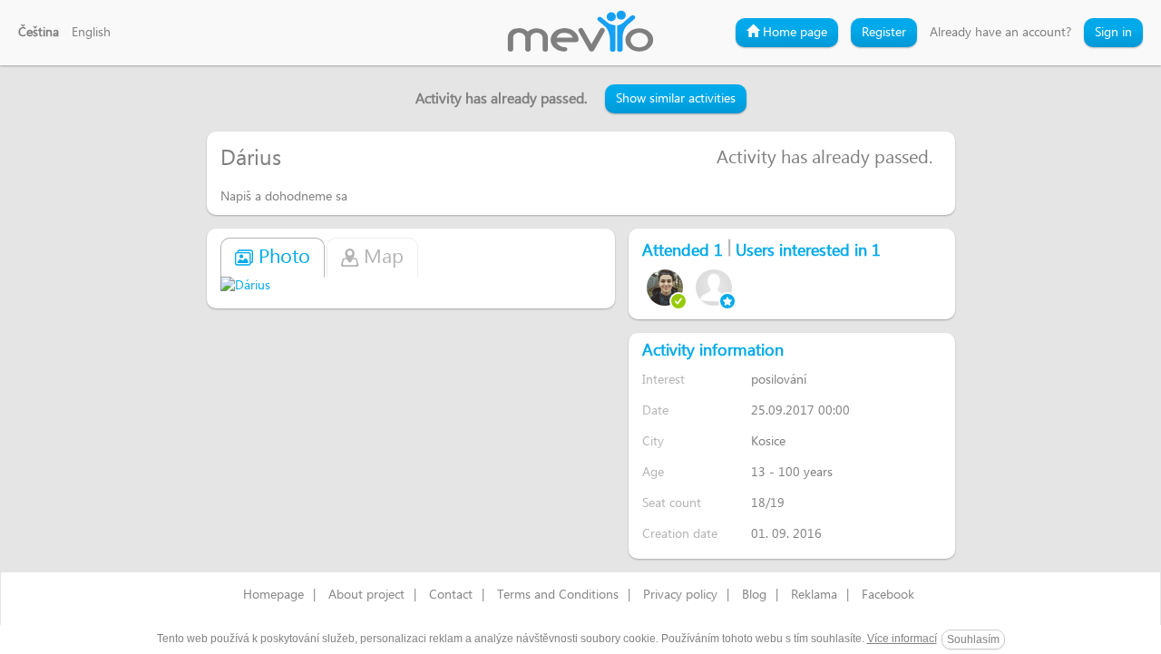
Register (884, 33)
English (91, 33)
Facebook (888, 595)
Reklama (814, 595)
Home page (793, 33)
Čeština (38, 33)
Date (655, 410)
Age (653, 472)
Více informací (902, 638)
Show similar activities (676, 99)
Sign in (1113, 33)
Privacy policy (680, 595)
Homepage (273, 595)
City (653, 441)
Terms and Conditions (558, 595)
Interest (663, 379)
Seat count (671, 502)
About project (366, 595)
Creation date (679, 533)
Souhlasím (973, 639)
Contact (451, 595)
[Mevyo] (580, 32)
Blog (754, 595)
